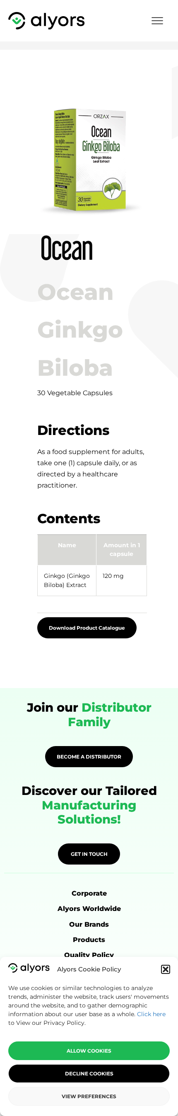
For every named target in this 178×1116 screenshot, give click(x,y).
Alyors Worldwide (89, 909)
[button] (165, 969)
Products (89, 940)
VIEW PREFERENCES (89, 1096)
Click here (151, 1014)
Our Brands (89, 924)
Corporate (89, 893)
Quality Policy (89, 955)
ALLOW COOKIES (89, 1051)
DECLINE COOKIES (89, 1073)
